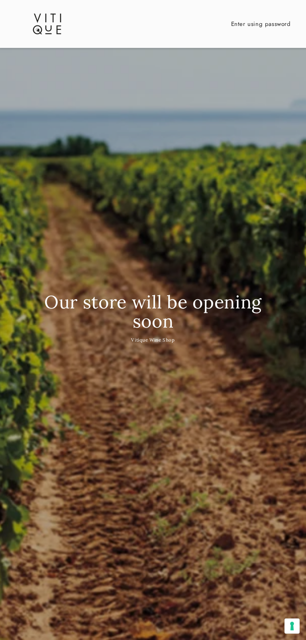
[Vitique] (47, 24)
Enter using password (261, 24)
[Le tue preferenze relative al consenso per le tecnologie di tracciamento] (292, 626)
